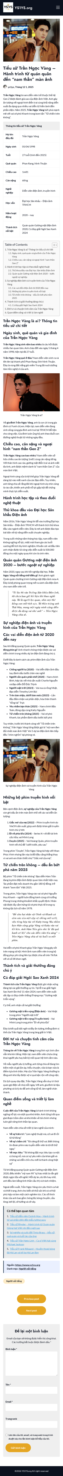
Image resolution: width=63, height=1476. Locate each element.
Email (9, 1401)
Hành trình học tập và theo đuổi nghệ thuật (28, 266)
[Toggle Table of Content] (53, 245)
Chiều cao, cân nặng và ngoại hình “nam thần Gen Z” (33, 261)
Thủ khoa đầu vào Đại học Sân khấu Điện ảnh (33, 270)
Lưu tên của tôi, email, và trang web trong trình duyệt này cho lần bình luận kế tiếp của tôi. (31, 1437)
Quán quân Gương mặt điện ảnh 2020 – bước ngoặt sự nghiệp (33, 275)
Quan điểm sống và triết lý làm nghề (25, 312)
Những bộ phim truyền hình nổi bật (29, 291)
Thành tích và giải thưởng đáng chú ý (25, 301)
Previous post (31, 1298)
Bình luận (11, 1348)
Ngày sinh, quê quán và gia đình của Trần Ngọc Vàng (34, 255)
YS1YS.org (23, 7)
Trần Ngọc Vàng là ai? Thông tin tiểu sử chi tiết (30, 249)
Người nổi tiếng (27, 1268)
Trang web (11, 1418)
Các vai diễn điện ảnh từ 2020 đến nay (30, 288)
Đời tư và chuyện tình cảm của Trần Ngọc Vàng (30, 308)
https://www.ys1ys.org (27, 1264)
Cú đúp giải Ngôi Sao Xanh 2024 (27, 305)
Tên (8, 1384)
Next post (31, 1310)
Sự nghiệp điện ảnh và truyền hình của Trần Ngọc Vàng (31, 282)
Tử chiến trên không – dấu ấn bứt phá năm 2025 (32, 296)
